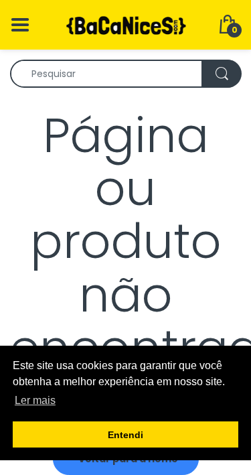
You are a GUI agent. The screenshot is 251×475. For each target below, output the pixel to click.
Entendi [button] (125, 434)
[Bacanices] (125, 24)
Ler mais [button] (35, 400)
